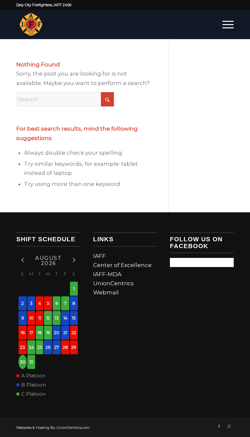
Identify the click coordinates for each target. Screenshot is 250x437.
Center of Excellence (122, 265)
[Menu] (225, 24)
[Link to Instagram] (229, 426)
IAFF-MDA (107, 274)
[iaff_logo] (31, 24)
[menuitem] (225, 24)
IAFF (99, 256)
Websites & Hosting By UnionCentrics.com (53, 427)
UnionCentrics (113, 283)
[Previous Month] (23, 260)
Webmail (106, 292)
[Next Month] (74, 260)
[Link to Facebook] (219, 426)
